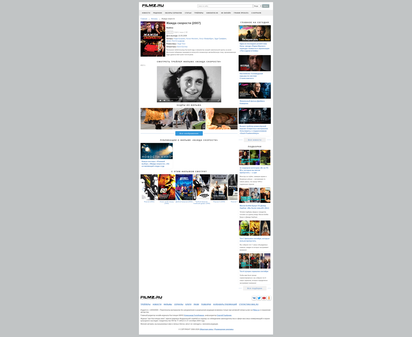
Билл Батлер (182, 47)
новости (146, 13)
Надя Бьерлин (179, 39)
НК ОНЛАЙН (226, 13)
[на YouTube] (264, 298)
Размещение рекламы (224, 329)
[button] (234, 118)
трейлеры (198, 13)
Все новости (254, 140)
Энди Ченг (181, 44)
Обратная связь (206, 329)
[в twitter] (259, 298)
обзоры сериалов (173, 13)
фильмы (168, 304)
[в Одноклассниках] (269, 298)
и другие (181, 41)
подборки (206, 304)
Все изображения (189, 133)
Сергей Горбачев (224, 315)
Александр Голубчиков (194, 315)
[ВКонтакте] (254, 298)
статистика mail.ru (248, 304)
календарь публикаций (225, 304)
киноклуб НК (212, 13)
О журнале (256, 13)
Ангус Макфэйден (206, 39)
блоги (188, 304)
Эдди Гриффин (220, 39)
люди (196, 304)
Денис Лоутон (171, 41)
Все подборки (254, 288)
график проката (241, 13)
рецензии (157, 13)
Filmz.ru (256, 310)
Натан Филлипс (192, 39)
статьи (188, 13)
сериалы (178, 304)
